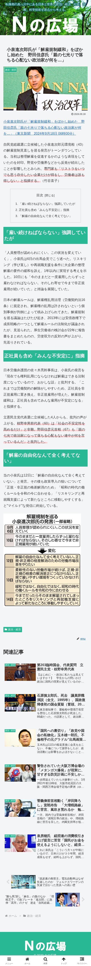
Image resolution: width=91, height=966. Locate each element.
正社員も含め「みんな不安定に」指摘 (44, 210)
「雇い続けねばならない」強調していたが (47, 203)
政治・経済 (14, 629)
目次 (39, 195)
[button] (82, 678)
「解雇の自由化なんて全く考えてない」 (45, 216)
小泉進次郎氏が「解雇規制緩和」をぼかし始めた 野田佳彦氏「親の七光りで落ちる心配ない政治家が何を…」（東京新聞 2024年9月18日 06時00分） (44, 128)
